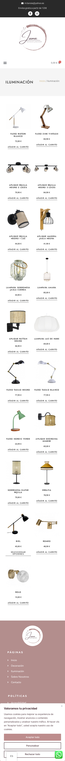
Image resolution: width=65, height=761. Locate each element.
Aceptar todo (32, 737)
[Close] (62, 706)
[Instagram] (37, 13)
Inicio (42, 81)
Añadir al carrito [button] (18, 147)
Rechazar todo (32, 754)
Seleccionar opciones (18, 553)
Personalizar (32, 745)
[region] (32, 732)
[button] (5, 62)
